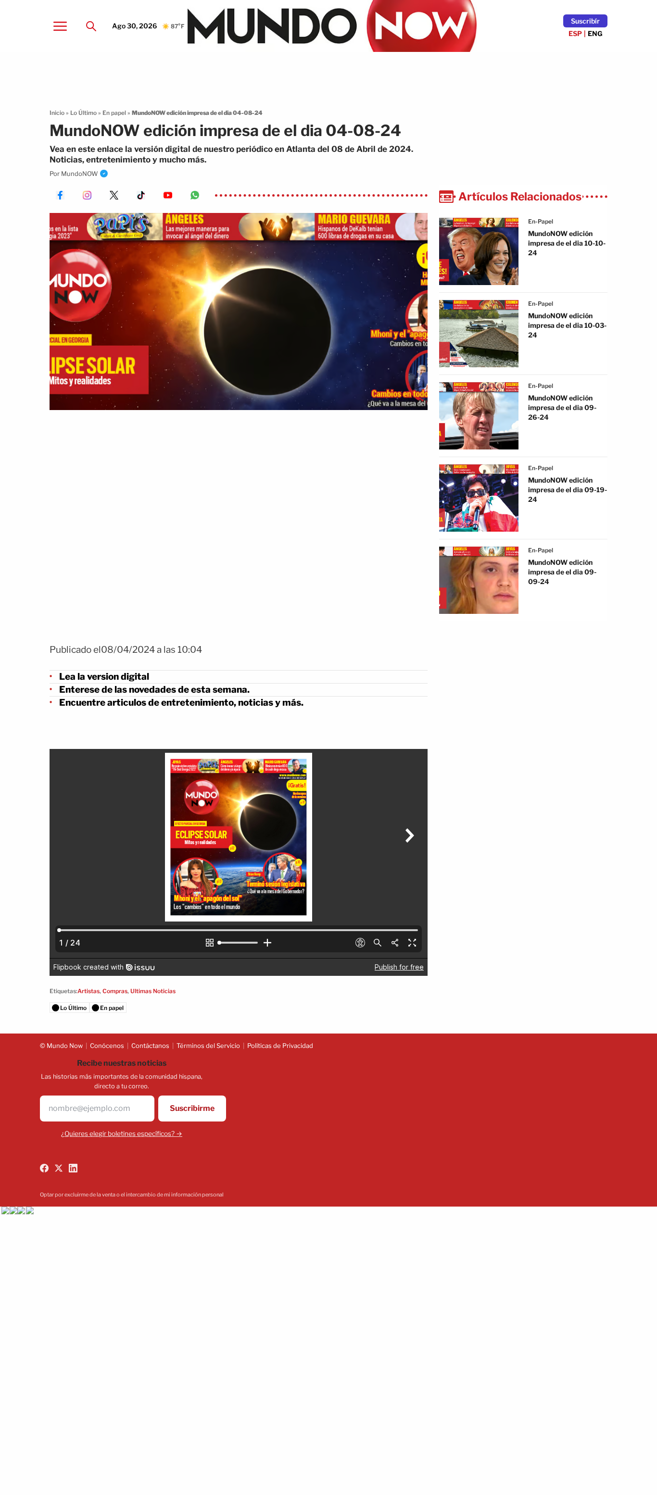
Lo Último (83, 112)
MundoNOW (79, 173)
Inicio (57, 112)
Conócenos (107, 1045)
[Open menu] (60, 26)
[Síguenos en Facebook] (44, 1168)
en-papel (540, 221)
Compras (114, 991)
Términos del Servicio (208, 1045)
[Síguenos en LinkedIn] (73, 1168)
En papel (114, 112)
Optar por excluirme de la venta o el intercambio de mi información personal (132, 1194)
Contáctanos (150, 1045)
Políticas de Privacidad (280, 1045)
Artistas (88, 991)
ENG (595, 33)
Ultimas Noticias (153, 991)
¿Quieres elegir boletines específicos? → (121, 1133)
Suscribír (585, 21)
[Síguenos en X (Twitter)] (58, 1168)
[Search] (90, 26)
